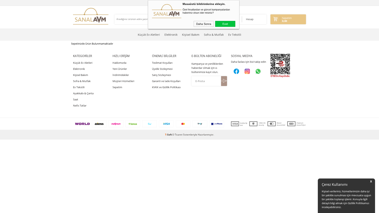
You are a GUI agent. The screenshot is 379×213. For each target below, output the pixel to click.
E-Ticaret (177, 134)
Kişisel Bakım (190, 34)
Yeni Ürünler (120, 69)
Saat (75, 99)
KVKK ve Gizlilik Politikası (166, 87)
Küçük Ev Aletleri (149, 34)
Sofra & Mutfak (214, 34)
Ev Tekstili (234, 34)
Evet (225, 23)
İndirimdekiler (121, 75)
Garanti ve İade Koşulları (166, 81)
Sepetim (117, 87)
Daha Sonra (203, 23)
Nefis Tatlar (79, 105)
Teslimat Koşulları (162, 62)
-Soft (169, 134)
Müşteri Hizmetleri (123, 81)
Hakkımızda (119, 62)
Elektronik (170, 34)
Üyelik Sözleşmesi (162, 69)
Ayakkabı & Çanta (83, 93)
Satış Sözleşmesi (161, 75)
